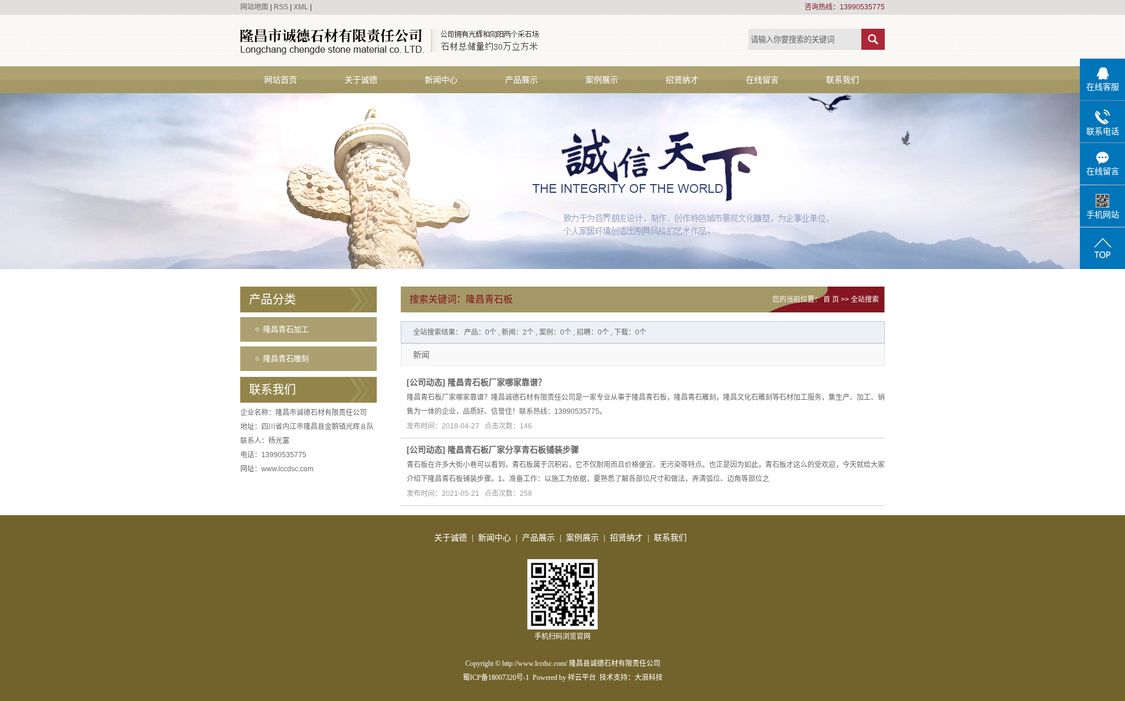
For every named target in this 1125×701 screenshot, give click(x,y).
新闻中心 (441, 79)
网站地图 (254, 7)
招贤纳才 (682, 79)
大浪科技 (649, 677)
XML (301, 7)
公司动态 (426, 382)
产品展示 (521, 79)
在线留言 (762, 79)
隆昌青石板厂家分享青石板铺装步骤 (513, 449)
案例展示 (601, 79)
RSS (281, 7)
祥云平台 (582, 677)
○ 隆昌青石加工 (282, 329)
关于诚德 (361, 79)
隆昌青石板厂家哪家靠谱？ (497, 382)
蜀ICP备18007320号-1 (496, 677)
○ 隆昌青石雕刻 (282, 358)
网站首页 (280, 79)
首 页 (831, 299)
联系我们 (842, 79)
